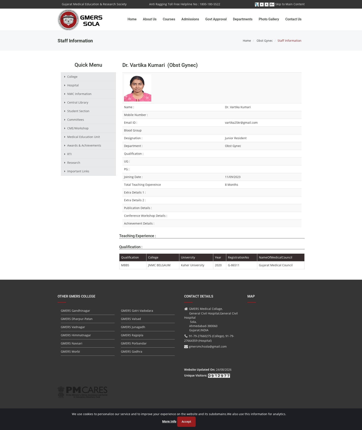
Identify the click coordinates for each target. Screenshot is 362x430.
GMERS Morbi (70, 351)
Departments (242, 19)
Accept (186, 422)
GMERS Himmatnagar (76, 335)
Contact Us (293, 19)
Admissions (190, 19)
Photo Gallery (269, 19)
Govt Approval (216, 19)
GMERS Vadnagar (73, 327)
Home (132, 19)
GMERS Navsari (71, 343)
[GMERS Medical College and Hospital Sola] (80, 15)
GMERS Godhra (131, 351)
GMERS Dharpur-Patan (77, 319)
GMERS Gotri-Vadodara (137, 311)
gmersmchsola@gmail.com (208, 346)
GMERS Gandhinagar (75, 311)
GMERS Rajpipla (132, 335)
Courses (169, 19)
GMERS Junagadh (133, 327)
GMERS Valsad (131, 319)
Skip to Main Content (290, 4)
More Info (169, 421)
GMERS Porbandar (134, 343)
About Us (149, 19)
